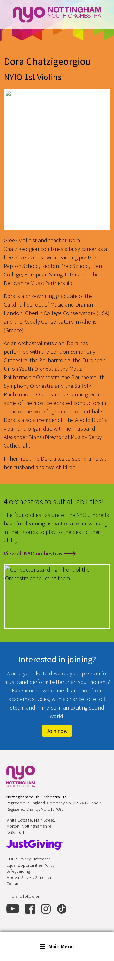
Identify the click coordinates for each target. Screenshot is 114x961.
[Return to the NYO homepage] (20, 776)
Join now (57, 731)
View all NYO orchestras (33, 553)
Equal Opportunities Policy (30, 865)
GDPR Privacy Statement (28, 859)
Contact (13, 883)
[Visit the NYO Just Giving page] (34, 845)
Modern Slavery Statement (30, 877)
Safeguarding (18, 871)
